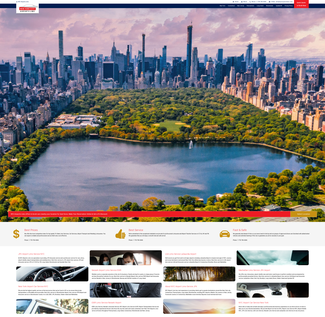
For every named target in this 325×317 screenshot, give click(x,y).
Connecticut (231, 6)
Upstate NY (279, 6)
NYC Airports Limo (23, 1)
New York (222, 6)
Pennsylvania (250, 6)
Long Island (260, 6)
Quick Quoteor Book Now (301, 4)
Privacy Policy (289, 6)
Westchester (269, 6)
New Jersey (240, 6)
